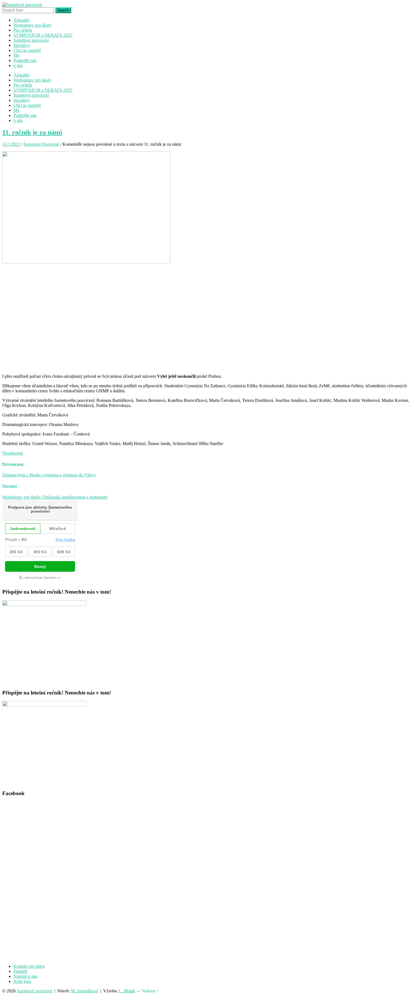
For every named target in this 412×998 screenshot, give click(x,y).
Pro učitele (22, 30)
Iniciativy (21, 45)
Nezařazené (12, 453)
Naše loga (22, 981)
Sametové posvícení (31, 40)
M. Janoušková (84, 990)
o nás (18, 65)
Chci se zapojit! (27, 50)
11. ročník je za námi (32, 132)
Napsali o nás (25, 976)
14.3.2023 (11, 144)
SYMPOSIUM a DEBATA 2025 (42, 35)
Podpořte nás (24, 60)
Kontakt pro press (29, 966)
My (16, 55)
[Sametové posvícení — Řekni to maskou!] (22, 4)
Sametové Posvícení (41, 144)
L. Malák (127, 990)
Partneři (20, 971)
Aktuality (21, 20)
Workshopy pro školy (32, 25)
